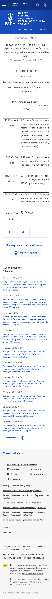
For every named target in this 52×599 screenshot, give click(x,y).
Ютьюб (13, 474)
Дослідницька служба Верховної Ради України (23, 503)
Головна (6, 38)
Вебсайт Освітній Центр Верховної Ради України (24, 508)
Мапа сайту (8, 532)
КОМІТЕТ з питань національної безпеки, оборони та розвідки (31, 18)
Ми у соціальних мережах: (23, 465)
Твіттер (37, 469)
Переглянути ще (11, 438)
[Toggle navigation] (4, 5)
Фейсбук (14, 469)
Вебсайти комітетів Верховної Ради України (22, 491)
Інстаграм (37, 474)
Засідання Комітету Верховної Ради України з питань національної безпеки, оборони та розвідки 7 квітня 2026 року (24, 384)
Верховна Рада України (32, 30)
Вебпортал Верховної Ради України (18, 486)
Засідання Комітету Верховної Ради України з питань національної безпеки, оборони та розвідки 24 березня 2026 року (24, 413)
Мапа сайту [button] (11, 453)
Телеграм (14, 479)
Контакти (7, 528)
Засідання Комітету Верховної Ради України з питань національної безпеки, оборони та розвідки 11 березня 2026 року (24, 428)
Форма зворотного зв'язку (33, 574)
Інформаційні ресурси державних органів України (24, 520)
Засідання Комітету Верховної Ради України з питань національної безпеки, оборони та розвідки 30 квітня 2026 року (24, 354)
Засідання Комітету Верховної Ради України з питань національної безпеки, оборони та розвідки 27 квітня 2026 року (24, 369)
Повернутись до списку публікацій (24, 245)
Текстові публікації (20, 38)
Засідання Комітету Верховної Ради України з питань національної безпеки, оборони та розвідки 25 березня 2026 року (24, 398)
